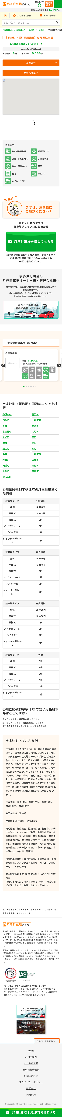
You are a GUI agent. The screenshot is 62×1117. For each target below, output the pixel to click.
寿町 (5, 425)
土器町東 (36, 420)
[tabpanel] (31, 365)
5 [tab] (33, 386)
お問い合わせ (31, 1075)
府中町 (35, 471)
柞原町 (6, 459)
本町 (34, 448)
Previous (3, 365)
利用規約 (31, 1094)
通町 (5, 442)
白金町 (6, 420)
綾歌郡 (41, 30)
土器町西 (36, 454)
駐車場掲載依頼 (31, 1069)
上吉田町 (7, 476)
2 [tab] (26, 386)
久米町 (6, 437)
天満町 (6, 465)
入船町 (35, 431)
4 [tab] (31, 386)
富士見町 (7, 431)
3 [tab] (28, 386)
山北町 (35, 459)
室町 (34, 437)
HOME (31, 1050)
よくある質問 (31, 1063)
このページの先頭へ (46, 1041)
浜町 (5, 454)
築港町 (35, 425)
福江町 (6, 448)
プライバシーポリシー (31, 1082)
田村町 (35, 465)
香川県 (32, 30)
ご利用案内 (31, 1056)
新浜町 (35, 414)
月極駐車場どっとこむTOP (14, 30)
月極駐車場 (24, 719)
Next (59, 365)
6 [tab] (35, 386)
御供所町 (7, 414)
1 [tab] (23, 386)
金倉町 (6, 471)
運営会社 (31, 1088)
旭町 (34, 442)
